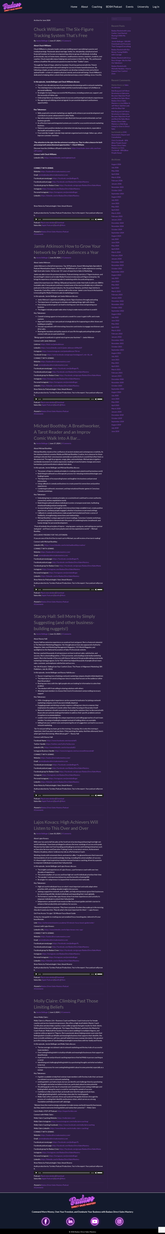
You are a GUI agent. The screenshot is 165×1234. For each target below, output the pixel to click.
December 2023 (117, 262)
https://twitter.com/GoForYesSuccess (60, 744)
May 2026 (115, 171)
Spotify (57, 225)
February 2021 (116, 373)
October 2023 (116, 268)
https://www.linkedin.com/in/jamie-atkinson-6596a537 (61, 348)
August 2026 (116, 164)
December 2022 (117, 301)
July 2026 (114, 167)
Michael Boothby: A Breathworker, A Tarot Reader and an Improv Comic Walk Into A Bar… (67, 432)
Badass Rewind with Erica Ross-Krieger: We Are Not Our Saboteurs (121, 60)
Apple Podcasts (47, 225)
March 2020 (116, 408)
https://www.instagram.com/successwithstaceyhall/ (74, 751)
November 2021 (117, 343)
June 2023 (115, 281)
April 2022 (115, 327)
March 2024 (116, 252)
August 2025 (116, 197)
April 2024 (115, 249)
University (143, 6)
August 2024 (116, 236)
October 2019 (116, 418)
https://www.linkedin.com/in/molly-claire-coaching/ (69, 1128)
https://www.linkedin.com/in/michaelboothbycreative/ (65, 545)
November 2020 (117, 382)
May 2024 (115, 246)
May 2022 (115, 324)
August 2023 (116, 275)
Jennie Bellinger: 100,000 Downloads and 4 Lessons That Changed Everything (121, 43)
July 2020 (114, 395)
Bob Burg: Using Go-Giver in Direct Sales (120, 126)
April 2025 (115, 210)
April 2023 (115, 288)
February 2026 (116, 180)
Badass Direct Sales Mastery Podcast (55, 232)
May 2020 (115, 402)
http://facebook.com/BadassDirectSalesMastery (70, 182)
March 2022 (116, 330)
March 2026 (116, 177)
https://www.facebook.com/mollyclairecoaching (77, 1125)
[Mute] (96, 219)
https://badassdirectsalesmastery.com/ (55, 171)
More (63, 225)
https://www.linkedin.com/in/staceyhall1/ (60, 747)
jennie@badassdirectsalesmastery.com (53, 175)
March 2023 (116, 291)
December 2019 (117, 415)
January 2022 (116, 337)
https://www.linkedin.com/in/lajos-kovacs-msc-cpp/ (64, 930)
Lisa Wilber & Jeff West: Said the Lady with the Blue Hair (120, 105)
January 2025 (116, 220)
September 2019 (117, 421)
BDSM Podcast (114, 6)
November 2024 (117, 226)
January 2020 (116, 412)
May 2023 (115, 285)
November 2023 (117, 265)
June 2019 (115, 431)
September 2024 (117, 233)
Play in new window (48, 222)
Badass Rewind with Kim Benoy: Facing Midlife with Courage (120, 52)
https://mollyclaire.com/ (66, 1118)
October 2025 (116, 190)
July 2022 (114, 317)
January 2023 (116, 298)
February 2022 (116, 334)
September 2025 (117, 194)
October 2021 (116, 347)
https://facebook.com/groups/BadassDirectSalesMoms (80, 185)
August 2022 (116, 314)
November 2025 (117, 187)
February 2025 (116, 216)
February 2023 (116, 295)
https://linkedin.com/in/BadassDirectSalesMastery (60, 196)
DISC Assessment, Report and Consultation (120, 134)
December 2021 (117, 340)
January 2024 (116, 259)
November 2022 (117, 304)
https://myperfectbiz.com (67, 1111)
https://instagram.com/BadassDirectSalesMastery (61, 189)
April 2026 (115, 174)
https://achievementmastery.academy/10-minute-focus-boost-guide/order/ (66, 923)
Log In (156, 6)
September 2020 (117, 389)
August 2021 (116, 353)
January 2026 (116, 184)
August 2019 (116, 425)
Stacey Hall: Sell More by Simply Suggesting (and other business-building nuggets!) (64, 622)
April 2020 (115, 405)
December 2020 (117, 379)
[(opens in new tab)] (45, 1221)
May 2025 (115, 207)
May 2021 (115, 363)
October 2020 (116, 386)
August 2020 (116, 392)
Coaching (97, 6)
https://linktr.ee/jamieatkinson (52, 344)
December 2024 (117, 223)
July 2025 (114, 200)
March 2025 (116, 213)
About (84, 6)
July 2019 (114, 428)
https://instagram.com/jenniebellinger (63, 192)
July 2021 (114, 356)
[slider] (100, 219)
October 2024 (116, 229)
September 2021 (117, 350)
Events (129, 6)
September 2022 (117, 311)
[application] (69, 219)
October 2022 (116, 307)
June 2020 (115, 399)
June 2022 (115, 320)
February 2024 (116, 255)
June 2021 (115, 360)
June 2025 (115, 203)
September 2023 (117, 272)
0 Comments (66, 41)
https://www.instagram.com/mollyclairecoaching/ (69, 1121)
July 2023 (114, 278)
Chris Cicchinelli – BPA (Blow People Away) (119, 150)
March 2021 (116, 369)
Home (74, 6)
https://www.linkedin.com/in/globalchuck (60, 158)
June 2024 (115, 242)
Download (60, 222)
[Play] (36, 219)
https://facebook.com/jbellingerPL (66, 178)
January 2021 (116, 376)
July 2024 (114, 239)
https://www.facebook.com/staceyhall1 (61, 740)
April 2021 (115, 366)
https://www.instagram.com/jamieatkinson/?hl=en (61, 351)
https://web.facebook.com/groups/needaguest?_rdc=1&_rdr (69, 355)
